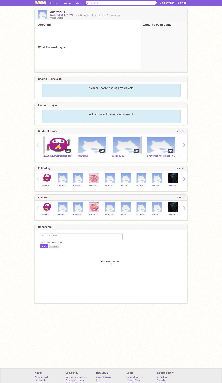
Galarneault (83, 155)
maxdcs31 (173, 185)
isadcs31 (156, 185)
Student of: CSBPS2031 (62, 15)
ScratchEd (162, 376)
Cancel (54, 246)
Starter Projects (103, 376)
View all (180, 131)
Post (44, 246)
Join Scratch (167, 2)
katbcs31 (93, 185)
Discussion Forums (74, 380)
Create (53, 3)
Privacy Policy (133, 380)
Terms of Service (135, 376)
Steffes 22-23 (118, 155)
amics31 (125, 185)
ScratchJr (161, 380)
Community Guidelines (76, 376)
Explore (66, 3)
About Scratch (41, 376)
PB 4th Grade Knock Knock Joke (160, 155)
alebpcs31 (109, 185)
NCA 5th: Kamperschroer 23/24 (58, 155)
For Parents (40, 380)
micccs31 (77, 185)
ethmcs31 (62, 185)
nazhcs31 (140, 185)
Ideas (78, 3)
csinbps (45, 185)
